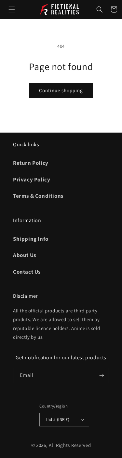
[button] (12, 9)
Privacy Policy (31, 179)
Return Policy (30, 162)
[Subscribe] (101, 375)
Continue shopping (61, 90)
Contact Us (27, 271)
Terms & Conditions (38, 195)
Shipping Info (30, 238)
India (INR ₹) (57, 419)
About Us (24, 255)
